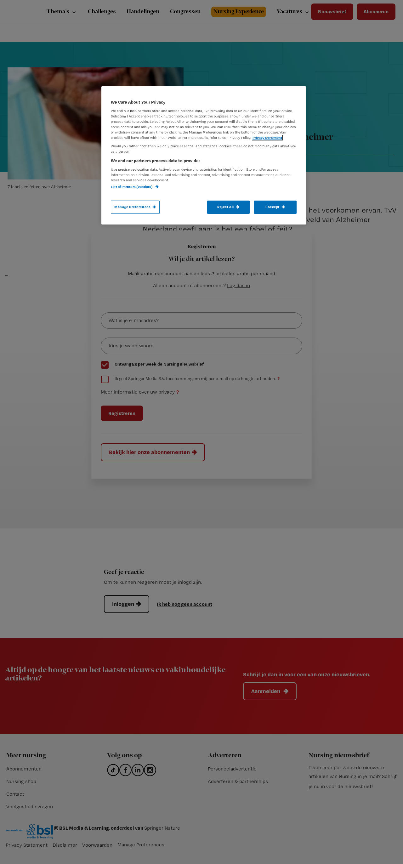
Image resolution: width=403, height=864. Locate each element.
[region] (203, 155)
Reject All (225, 207)
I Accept (272, 207)
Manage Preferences (132, 207)
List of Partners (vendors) (132, 187)
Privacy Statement (267, 137)
